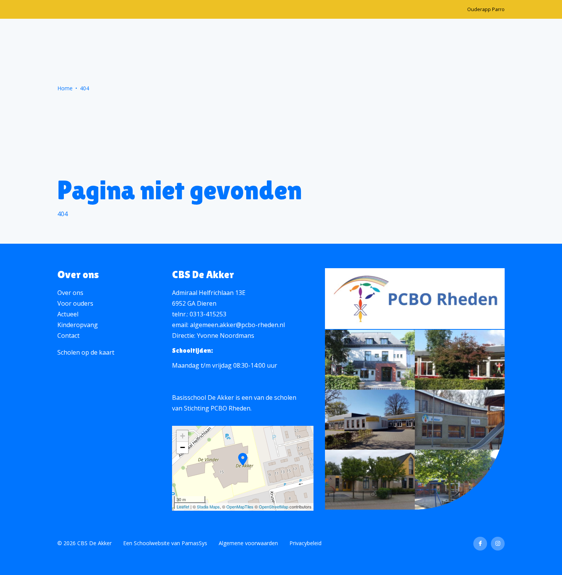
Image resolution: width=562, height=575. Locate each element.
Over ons (70, 292)
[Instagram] (498, 544)
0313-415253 (208, 314)
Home (65, 88)
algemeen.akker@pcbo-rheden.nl (237, 325)
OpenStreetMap (273, 506)
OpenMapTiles (239, 506)
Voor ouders (75, 303)
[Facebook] (480, 544)
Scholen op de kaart (85, 352)
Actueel (67, 314)
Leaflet (183, 506)
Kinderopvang (77, 325)
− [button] (182, 447)
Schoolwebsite (152, 543)
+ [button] (182, 436)
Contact (68, 335)
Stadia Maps (208, 506)
